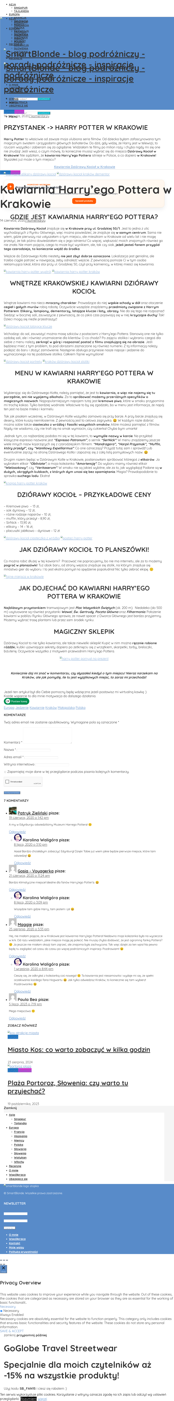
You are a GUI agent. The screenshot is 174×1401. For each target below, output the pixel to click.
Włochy (19, 1162)
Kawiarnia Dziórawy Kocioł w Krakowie (84, 167)
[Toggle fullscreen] (4, 1260)
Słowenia (25, 1070)
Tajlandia (21, 11)
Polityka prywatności (23, 1252)
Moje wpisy (16, 1247)
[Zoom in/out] (7, 1260)
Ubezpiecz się (18, 1179)
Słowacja (20, 1149)
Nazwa (10, 749)
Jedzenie (22, 707)
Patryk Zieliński (33, 813)
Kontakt (14, 1243)
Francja (19, 1132)
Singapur (21, 7)
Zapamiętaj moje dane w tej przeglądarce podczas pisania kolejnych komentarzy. (68, 772)
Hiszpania (20, 1136)
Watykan (20, 1157)
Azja (12, 4)
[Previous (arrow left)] (1, 1264)
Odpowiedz (17, 832)
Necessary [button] (8, 1306)
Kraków (51, 707)
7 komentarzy (39, 116)
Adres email (13, 757)
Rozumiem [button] (29, 1399)
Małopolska (66, 707)
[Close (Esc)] (1, 1260)
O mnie (13, 1170)
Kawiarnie (37, 707)
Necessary (11, 1311)
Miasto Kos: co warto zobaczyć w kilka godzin (79, 1049)
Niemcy (19, 1140)
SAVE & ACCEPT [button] (12, 1331)
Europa (14, 14)
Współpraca (17, 1174)
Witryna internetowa (19, 764)
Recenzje (15, 1166)
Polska (19, 112)
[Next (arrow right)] (4, 1264)
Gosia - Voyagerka (36, 870)
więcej (42, 1399)
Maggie (25, 924)
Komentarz (13, 742)
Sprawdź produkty (84, 201)
